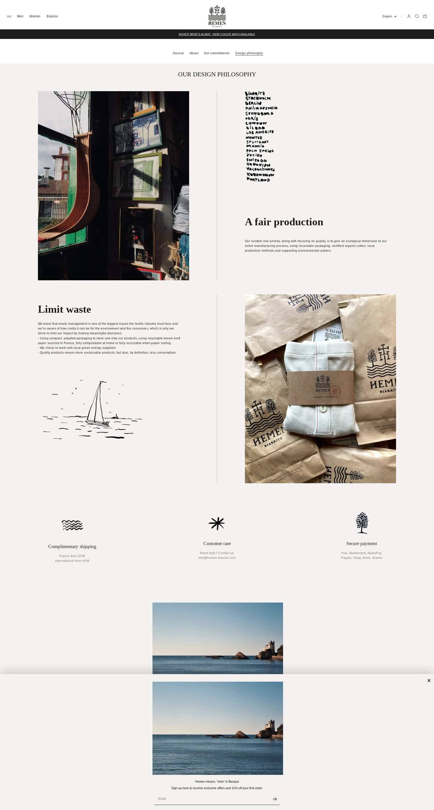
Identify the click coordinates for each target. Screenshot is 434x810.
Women (34, 16)
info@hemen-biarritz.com (217, 558)
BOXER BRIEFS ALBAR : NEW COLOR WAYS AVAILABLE (217, 34)
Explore (52, 16)
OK (275, 799)
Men (20, 16)
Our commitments (217, 53)
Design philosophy (249, 53)
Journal (178, 53)
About (194, 53)
